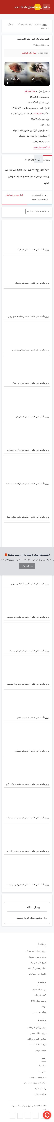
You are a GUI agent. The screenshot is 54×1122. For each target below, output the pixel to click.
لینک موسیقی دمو (42, 147)
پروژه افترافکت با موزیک (36, 951)
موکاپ (43, 1006)
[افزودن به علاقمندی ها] (8, 53)
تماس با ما (42, 1071)
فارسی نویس (40, 1050)
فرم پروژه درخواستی (37, 1077)
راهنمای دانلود (40, 1088)
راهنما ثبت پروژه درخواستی (35, 1083)
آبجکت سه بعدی (39, 1012)
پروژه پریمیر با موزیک (37, 957)
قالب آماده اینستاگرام (37, 974)
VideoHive (30, 91)
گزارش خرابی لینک (14, 195)
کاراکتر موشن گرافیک (37, 968)
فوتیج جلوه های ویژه (38, 962)
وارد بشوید (21, 918)
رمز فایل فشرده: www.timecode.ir (40, 197)
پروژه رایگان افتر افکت (36, 1027)
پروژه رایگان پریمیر (38, 1033)
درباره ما (42, 1066)
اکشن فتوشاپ (40, 995)
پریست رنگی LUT (38, 1001)
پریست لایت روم (39, 989)
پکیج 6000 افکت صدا (37, 1044)
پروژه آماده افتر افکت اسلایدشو (38, 211)
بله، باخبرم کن (27, 566)
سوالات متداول (40, 1094)
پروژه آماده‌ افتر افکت (29, 53)
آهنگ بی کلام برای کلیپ (36, 1039)
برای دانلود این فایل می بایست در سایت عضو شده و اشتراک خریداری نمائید (27, 176)
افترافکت (38, 114)
